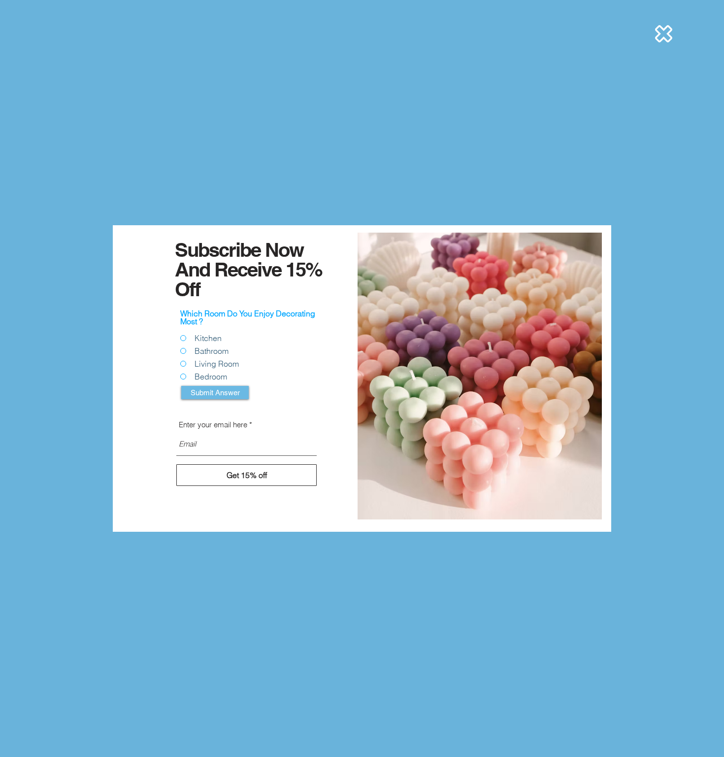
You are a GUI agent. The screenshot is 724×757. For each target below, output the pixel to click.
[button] (663, 34)
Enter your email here (213, 424)
